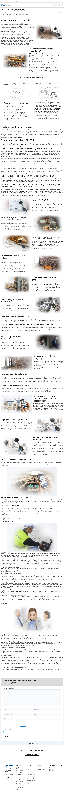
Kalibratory (18, 785)
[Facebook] (5, 780)
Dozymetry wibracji (20, 776)
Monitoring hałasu (20, 772)
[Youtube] (14, 780)
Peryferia (18, 789)
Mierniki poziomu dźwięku (19, 768)
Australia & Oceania (31, 772)
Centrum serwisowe (53, 767)
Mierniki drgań (19, 774)
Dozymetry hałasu (20, 770)
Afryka (28, 769)
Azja (28, 770)
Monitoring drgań (19, 777)
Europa (28, 776)
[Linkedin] (12, 780)
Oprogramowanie (19, 787)
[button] (60, 5)
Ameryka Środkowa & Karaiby (31, 782)
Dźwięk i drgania (19, 781)
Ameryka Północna (31, 780)
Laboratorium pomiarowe (52, 770)
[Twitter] (9, 780)
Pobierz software (42, 767)
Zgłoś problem (41, 769)
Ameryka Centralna (31, 774)
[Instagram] (7, 780)
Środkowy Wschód (31, 778)
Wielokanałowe (19, 783)
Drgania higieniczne (20, 779)
